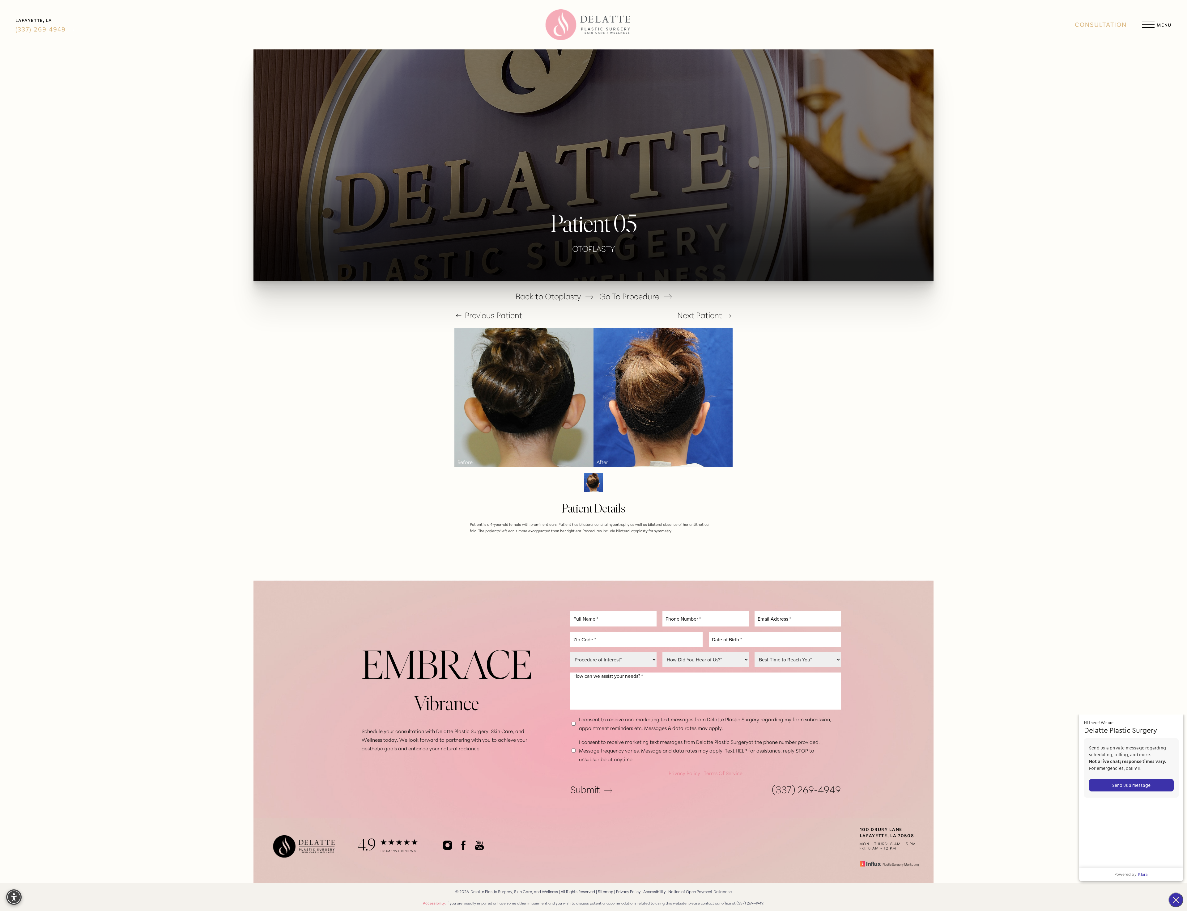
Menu (1164, 25)
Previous (492, 314)
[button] (1148, 24)
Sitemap (605, 891)
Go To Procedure (629, 296)
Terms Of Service (723, 772)
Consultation (1101, 25)
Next (699, 314)
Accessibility (654, 891)
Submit (585, 788)
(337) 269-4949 (41, 29)
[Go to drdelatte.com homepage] (588, 24)
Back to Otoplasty (548, 296)
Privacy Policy (684, 772)
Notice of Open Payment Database (700, 891)
